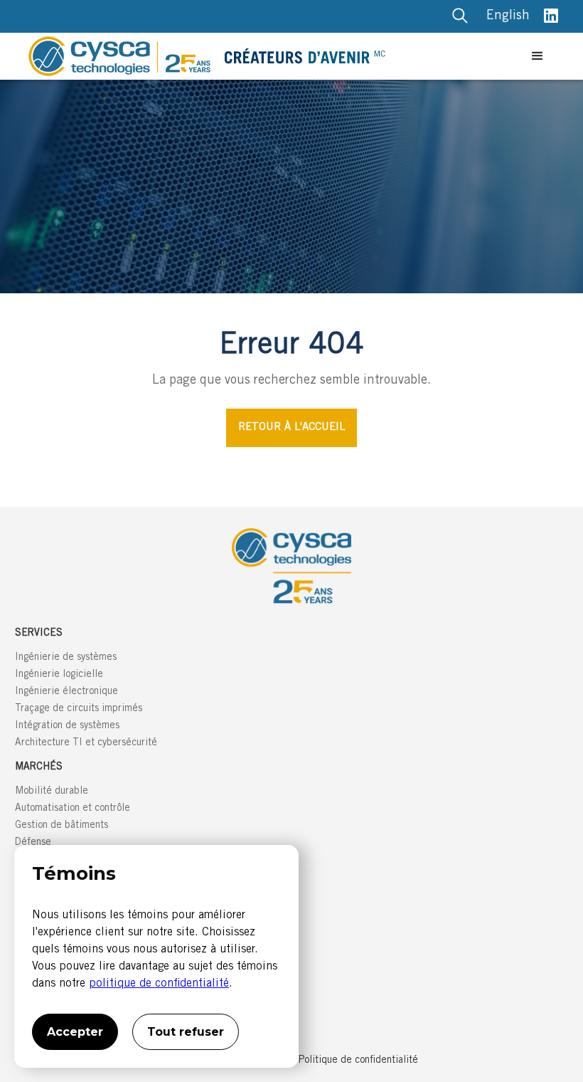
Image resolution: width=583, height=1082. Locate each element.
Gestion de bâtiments (61, 826)
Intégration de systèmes (67, 726)
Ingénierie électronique (66, 692)
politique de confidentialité (159, 983)
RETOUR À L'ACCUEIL (291, 427)
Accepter (75, 1032)
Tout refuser (185, 1032)
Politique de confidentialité (358, 1061)
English (508, 16)
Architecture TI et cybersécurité (86, 743)
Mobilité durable (51, 792)
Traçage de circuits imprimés (78, 709)
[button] (537, 56)
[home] (274, 56)
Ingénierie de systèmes (66, 658)
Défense (33, 843)
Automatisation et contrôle (72, 809)
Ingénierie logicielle (59, 675)
